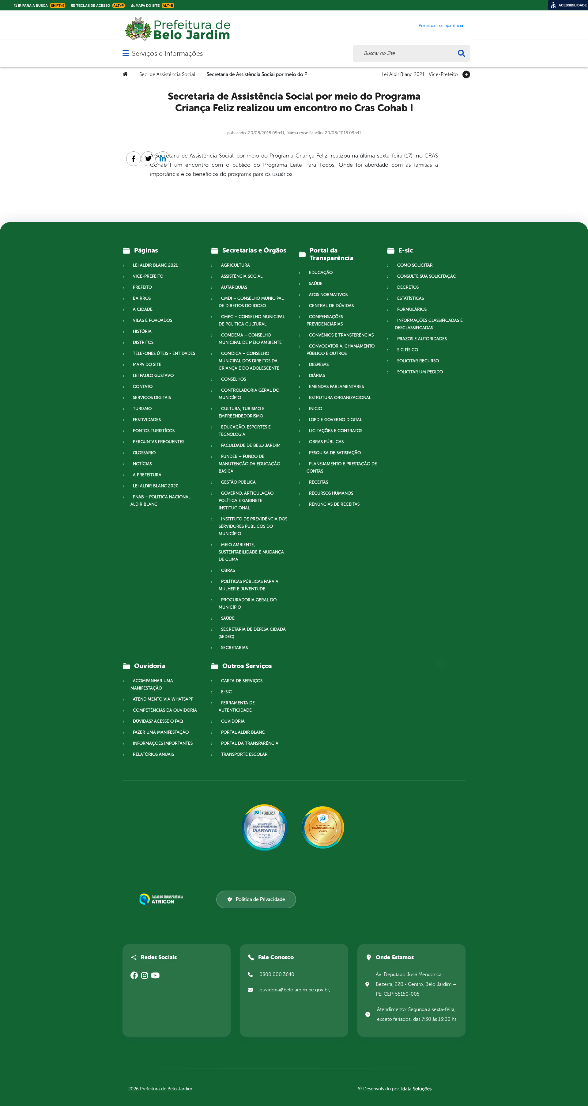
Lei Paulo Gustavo (153, 375)
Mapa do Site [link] (154, 5)
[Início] (125, 74)
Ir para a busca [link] (40, 5)
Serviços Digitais (152, 397)
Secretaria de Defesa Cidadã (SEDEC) (252, 633)
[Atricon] (162, 899)
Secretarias (234, 647)
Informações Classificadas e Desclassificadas (429, 324)
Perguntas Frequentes (158, 441)
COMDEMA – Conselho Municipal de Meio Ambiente (250, 339)
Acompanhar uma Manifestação (151, 684)
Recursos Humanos (331, 493)
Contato (143, 386)
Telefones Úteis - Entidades (164, 353)
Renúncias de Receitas (334, 504)
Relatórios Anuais (153, 754)
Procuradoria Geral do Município (248, 604)
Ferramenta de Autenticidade (237, 707)
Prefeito (142, 287)
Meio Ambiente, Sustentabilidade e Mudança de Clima (251, 552)
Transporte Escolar (244, 754)
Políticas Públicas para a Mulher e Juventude (248, 585)
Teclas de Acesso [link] (99, 5)
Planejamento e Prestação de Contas (342, 467)
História (142, 331)
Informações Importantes (163, 743)
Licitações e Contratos (335, 430)
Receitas (318, 482)
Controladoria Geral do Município (249, 394)
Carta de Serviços (241, 680)
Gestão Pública (238, 482)
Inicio (315, 408)
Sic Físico (407, 350)
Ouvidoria (233, 721)
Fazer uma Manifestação (161, 732)
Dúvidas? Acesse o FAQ (158, 721)
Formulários (412, 309)
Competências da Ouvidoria (165, 710)
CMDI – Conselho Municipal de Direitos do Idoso (251, 302)
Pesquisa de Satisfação (335, 452)
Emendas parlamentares (336, 386)
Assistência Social (241, 276)
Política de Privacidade (260, 899)
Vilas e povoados (152, 320)
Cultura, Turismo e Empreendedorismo (242, 412)
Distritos (143, 342)
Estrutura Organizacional (340, 397)
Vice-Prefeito (443, 74)
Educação (321, 272)
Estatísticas (410, 298)
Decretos (408, 287)
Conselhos (233, 379)
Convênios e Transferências (341, 335)
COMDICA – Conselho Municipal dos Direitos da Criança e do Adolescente (249, 361)
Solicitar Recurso (418, 361)
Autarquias (234, 287)
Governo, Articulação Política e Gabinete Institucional (246, 500)
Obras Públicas (326, 441)
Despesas (319, 364)
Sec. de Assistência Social (167, 74)
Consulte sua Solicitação (426, 276)
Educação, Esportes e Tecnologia (245, 431)
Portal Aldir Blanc (243, 732)
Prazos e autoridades (422, 338)
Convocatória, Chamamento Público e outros (341, 350)
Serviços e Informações (167, 53)
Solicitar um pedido (420, 372)
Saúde (228, 618)
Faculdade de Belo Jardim (251, 445)
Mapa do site (147, 364)
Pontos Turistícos (154, 430)
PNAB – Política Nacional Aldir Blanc (160, 501)
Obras (228, 570)
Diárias (317, 375)
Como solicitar (415, 265)
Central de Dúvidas (331, 305)
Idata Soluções (416, 1089)
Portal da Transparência (249, 743)
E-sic (226, 692)
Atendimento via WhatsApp (163, 699)
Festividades (147, 419)
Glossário (144, 452)
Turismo (142, 408)
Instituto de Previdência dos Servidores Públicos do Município (253, 526)
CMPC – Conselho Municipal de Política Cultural (252, 320)
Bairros (142, 298)
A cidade (143, 309)
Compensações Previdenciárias (325, 320)
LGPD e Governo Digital (335, 419)
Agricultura (235, 265)
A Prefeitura (147, 475)
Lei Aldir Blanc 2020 (156, 486)
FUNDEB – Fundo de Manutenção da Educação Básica (249, 463)
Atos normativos (328, 294)
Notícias (142, 464)
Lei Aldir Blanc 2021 (403, 74)
